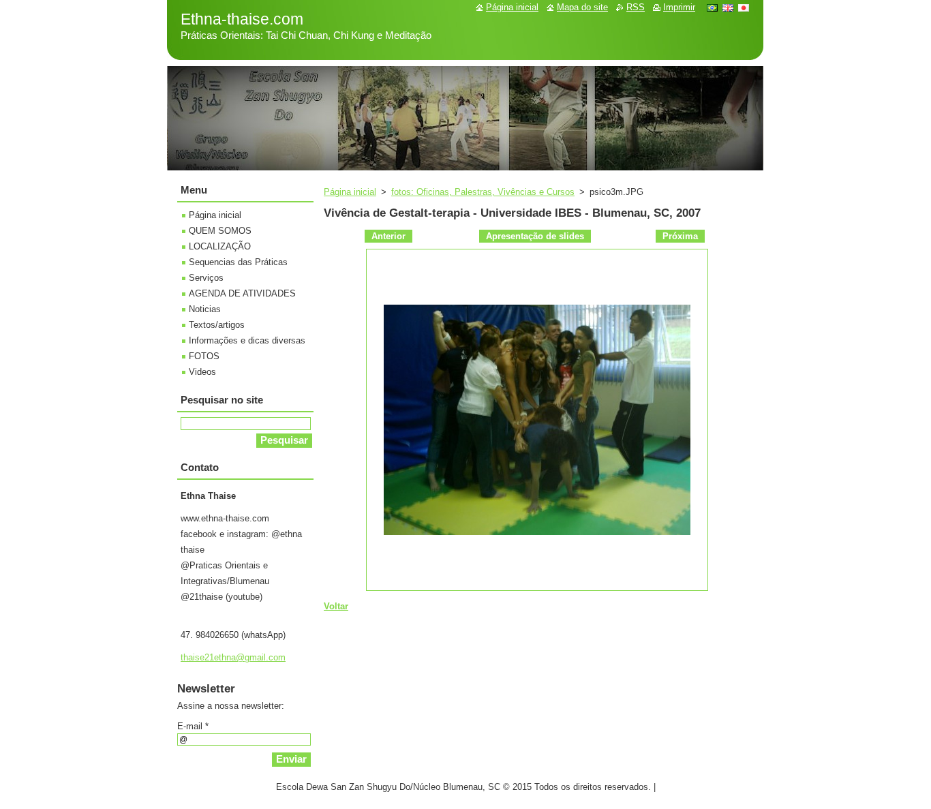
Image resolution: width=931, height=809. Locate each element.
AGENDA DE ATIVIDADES (242, 293)
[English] (727, 7)
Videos (202, 372)
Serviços (206, 278)
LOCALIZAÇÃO (220, 246)
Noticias (205, 309)
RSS (635, 7)
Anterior (388, 236)
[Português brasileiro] (712, 7)
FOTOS (204, 356)
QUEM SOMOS (220, 231)
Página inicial (350, 192)
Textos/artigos (217, 325)
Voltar (336, 606)
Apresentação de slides (535, 236)
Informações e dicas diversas (247, 340)
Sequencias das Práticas (238, 262)
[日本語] (743, 7)
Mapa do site (582, 7)
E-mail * (193, 726)
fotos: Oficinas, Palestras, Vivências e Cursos (483, 192)
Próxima (680, 236)
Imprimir (679, 7)
